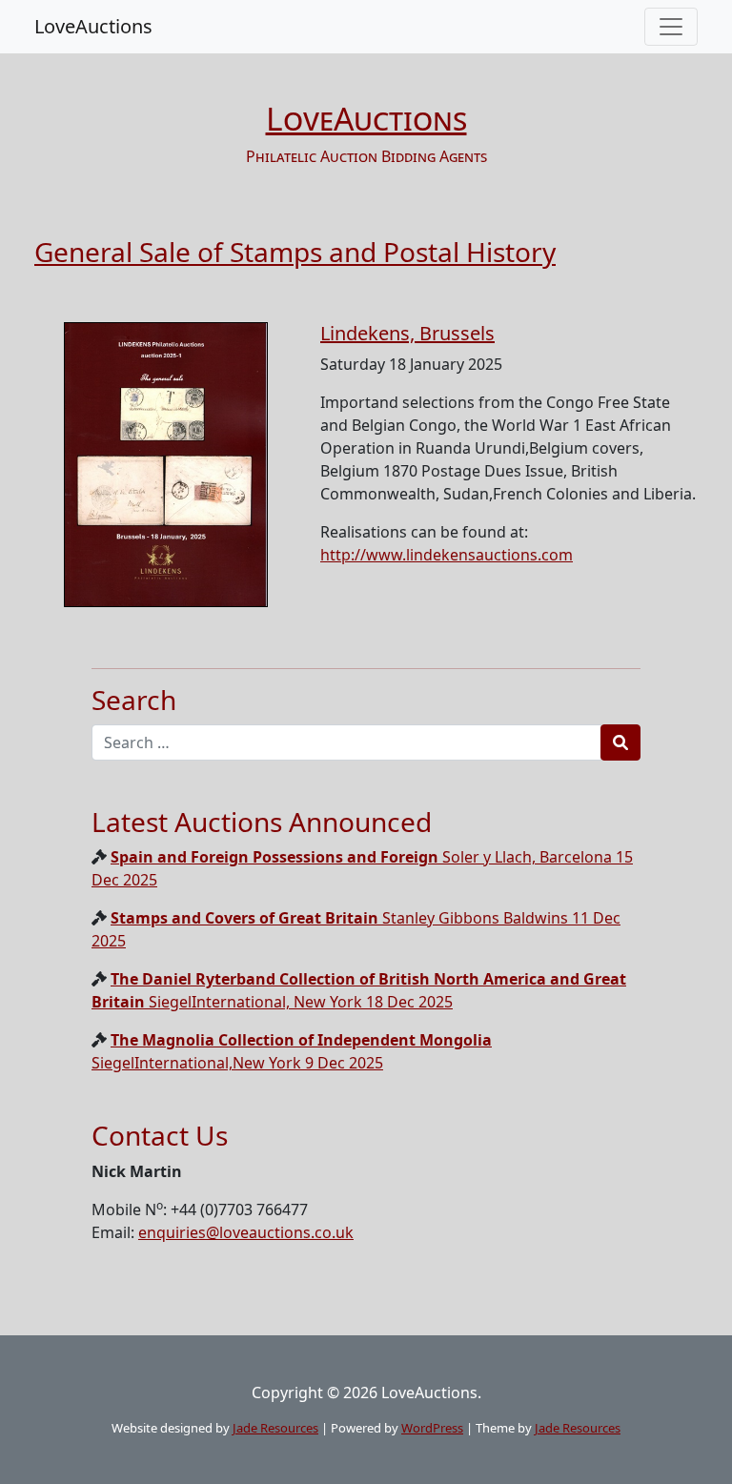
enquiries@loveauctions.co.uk (246, 1232)
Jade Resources (275, 1427)
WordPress (432, 1427)
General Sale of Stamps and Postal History (295, 252)
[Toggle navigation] (671, 27)
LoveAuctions (93, 26)
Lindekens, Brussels (407, 333)
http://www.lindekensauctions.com (446, 554)
